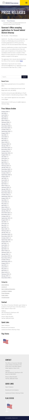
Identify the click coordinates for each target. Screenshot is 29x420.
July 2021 (3, 221)
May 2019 (3, 268)
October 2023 (5, 173)
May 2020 (4, 247)
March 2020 (4, 250)
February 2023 (5, 187)
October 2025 (5, 129)
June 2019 (4, 267)
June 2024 (4, 158)
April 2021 (3, 227)
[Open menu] (26, 2)
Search (24, 77)
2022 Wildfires (5, 285)
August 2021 (4, 220)
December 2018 (5, 277)
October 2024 (5, 151)
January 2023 (4, 189)
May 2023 (4, 182)
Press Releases (11, 21)
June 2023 (4, 180)
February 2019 (5, 274)
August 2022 (4, 198)
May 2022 (4, 203)
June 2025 (4, 136)
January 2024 (4, 167)
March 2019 (4, 272)
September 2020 (5, 239)
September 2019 (5, 261)
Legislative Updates (6, 291)
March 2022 (4, 207)
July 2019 (3, 265)
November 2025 (5, 127)
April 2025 (3, 140)
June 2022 (4, 202)
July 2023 (3, 178)
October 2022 (5, 194)
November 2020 (5, 236)
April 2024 (4, 162)
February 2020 (5, 252)
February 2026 (5, 122)
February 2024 (5, 165)
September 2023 (5, 174)
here (21, 61)
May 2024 (4, 160)
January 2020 (4, 254)
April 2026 (4, 118)
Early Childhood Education (8, 289)
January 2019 (4, 276)
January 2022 (4, 211)
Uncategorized (5, 297)
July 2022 (3, 200)
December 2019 (5, 256)
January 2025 (4, 146)
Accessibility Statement (11, 418)
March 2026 (4, 120)
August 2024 (4, 155)
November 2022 (5, 193)
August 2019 (4, 263)
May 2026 (4, 117)
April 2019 (3, 270)
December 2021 (5, 212)
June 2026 (4, 115)
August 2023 (4, 176)
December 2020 (5, 234)
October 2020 (5, 238)
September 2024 (5, 153)
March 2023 (4, 185)
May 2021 (3, 225)
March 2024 (4, 164)
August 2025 (4, 133)
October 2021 (4, 216)
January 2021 (4, 232)
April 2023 (4, 183)
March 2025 (4, 142)
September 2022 (5, 196)
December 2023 (5, 169)
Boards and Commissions (8, 327)
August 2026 (4, 111)
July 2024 (3, 156)
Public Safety (4, 295)
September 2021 (5, 218)
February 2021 (5, 230)
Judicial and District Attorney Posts (10, 329)
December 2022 (5, 191)
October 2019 (5, 259)
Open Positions (5, 325)
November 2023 (5, 171)
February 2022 (5, 209)
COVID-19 (4, 287)
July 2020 (3, 243)
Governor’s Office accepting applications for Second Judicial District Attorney (14, 23)
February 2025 (5, 144)
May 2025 (3, 138)
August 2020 (4, 241)
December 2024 (5, 147)
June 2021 (4, 223)
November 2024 (5, 149)
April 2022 (4, 205)
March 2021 (4, 229)
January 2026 (4, 124)
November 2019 (5, 258)
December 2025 (5, 126)
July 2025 (3, 135)
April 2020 (4, 249)
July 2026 (3, 113)
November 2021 (5, 214)
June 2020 (4, 245)
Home (3, 21)
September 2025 (5, 131)
